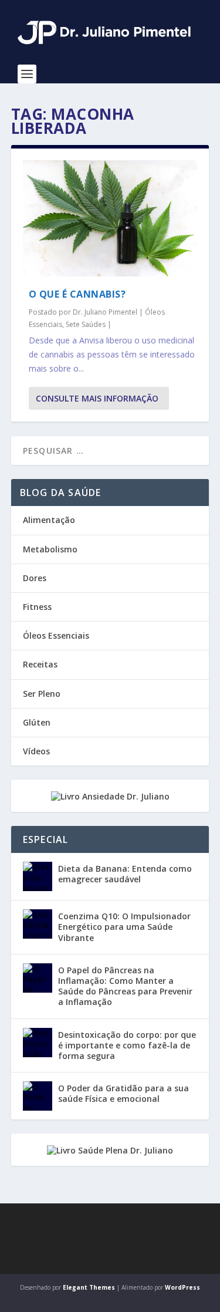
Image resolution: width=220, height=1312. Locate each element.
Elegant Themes (89, 1287)
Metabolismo (50, 549)
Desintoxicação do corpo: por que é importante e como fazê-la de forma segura (127, 1045)
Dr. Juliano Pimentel (105, 312)
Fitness (37, 606)
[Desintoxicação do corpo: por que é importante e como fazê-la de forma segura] (37, 1042)
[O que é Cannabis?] (110, 218)
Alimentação (49, 519)
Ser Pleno (41, 693)
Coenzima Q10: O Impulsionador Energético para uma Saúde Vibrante (124, 926)
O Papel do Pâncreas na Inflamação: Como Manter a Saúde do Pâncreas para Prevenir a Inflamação (125, 986)
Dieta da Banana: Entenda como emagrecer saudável (125, 874)
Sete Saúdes (86, 324)
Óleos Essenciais (56, 635)
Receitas (40, 664)
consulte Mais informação (97, 398)
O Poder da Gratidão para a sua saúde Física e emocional (123, 1093)
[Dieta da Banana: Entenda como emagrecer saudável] (37, 876)
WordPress (182, 1287)
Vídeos (36, 751)
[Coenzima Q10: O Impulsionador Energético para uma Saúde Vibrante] (37, 924)
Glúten (36, 722)
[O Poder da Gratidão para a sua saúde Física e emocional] (37, 1096)
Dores (34, 578)
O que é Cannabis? (77, 294)
